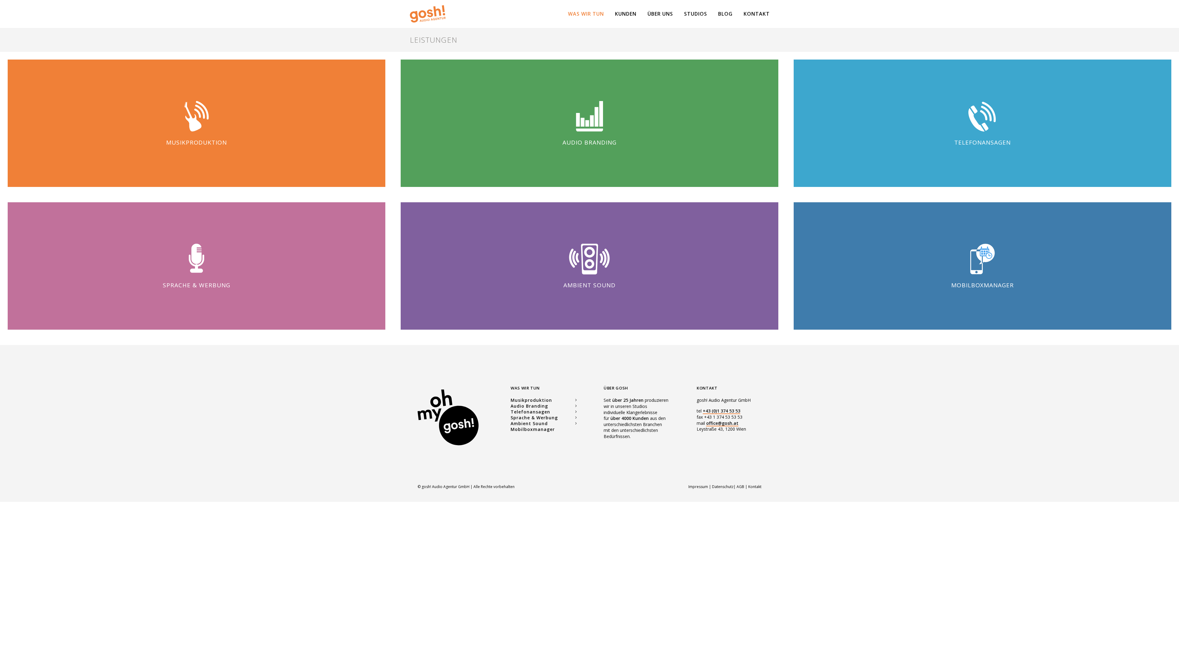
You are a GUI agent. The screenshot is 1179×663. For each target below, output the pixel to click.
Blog (725, 13)
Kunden (625, 13)
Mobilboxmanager (982, 285)
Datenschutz (722, 486)
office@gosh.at (722, 423)
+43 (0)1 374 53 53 (721, 411)
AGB (740, 486)
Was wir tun (586, 13)
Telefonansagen (982, 142)
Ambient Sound (589, 285)
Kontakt (757, 13)
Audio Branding (529, 406)
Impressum (698, 486)
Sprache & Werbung (196, 285)
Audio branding (589, 142)
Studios (695, 13)
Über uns (660, 13)
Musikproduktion (196, 142)
